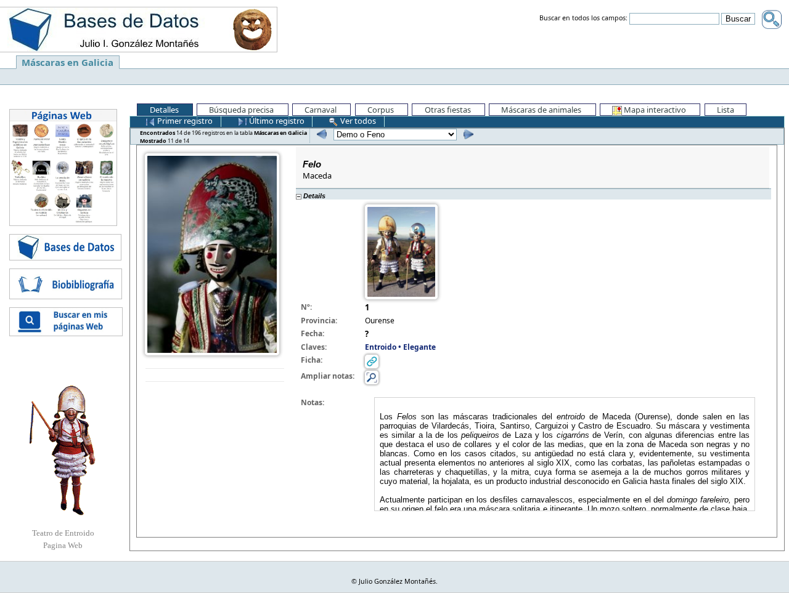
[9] (320, 134)
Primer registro (184, 120)
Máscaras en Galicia (67, 62)
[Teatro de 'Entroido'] (63, 450)
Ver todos (357, 120)
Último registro (276, 120)
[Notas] (371, 376)
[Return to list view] (214, 375)
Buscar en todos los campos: (583, 18)
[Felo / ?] (212, 253)
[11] (466, 134)
